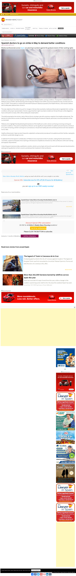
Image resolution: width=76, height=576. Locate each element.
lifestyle (35, 28)
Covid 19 (12, 28)
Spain (22, 48)
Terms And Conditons (49, 572)
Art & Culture (53, 28)
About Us (65, 572)
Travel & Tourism (43, 28)
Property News (20, 28)
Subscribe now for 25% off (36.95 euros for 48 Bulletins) (43, 180)
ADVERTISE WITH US (14, 14)
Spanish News (5, 28)
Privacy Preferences (36, 570)
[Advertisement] (38, 327)
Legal (61, 572)
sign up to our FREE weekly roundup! (41, 186)
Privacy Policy (57, 572)
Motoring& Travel (28, 28)
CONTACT (7, 14)
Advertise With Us (71, 572)
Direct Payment (41, 572)
